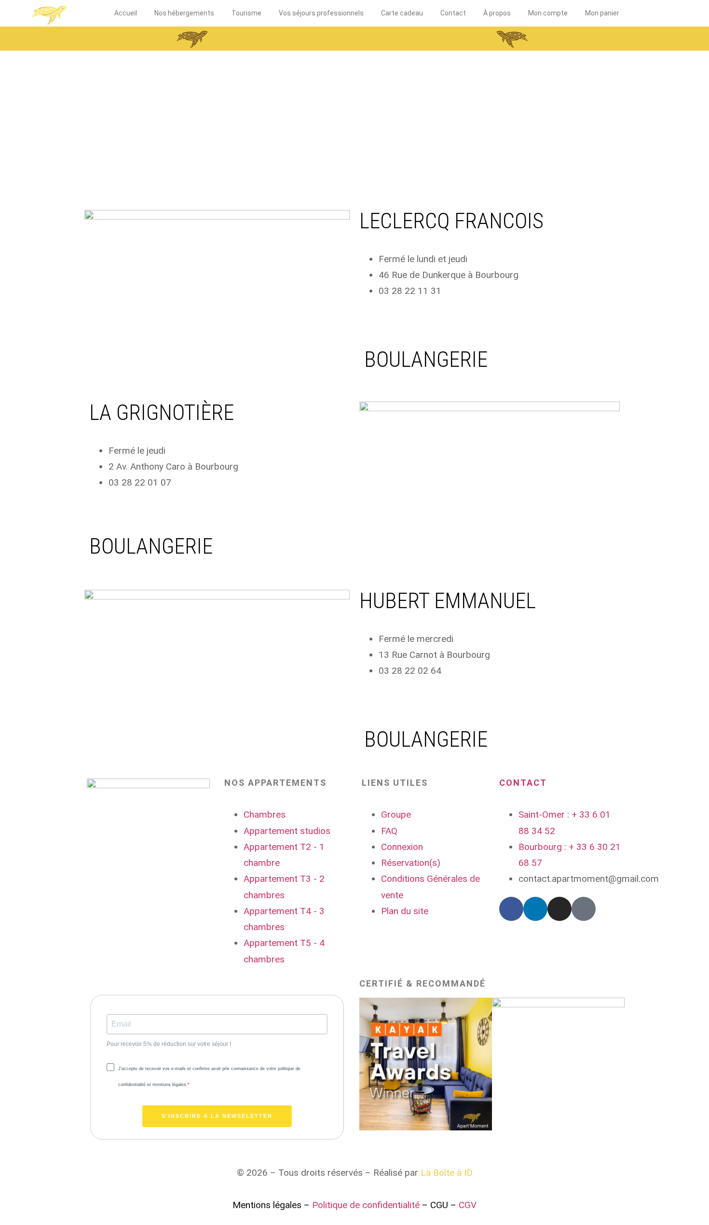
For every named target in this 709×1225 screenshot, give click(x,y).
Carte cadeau (402, 13)
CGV (468, 1205)
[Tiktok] (584, 909)
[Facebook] (511, 909)
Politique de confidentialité (366, 1205)
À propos (497, 13)
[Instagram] (559, 909)
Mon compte (548, 13)
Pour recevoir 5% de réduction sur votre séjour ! (169, 1044)
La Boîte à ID (447, 1172)
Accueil (125, 13)
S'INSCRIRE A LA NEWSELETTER (217, 1116)
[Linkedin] (535, 909)
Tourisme (246, 13)
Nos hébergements (184, 13)
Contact (453, 13)
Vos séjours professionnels (321, 13)
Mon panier (602, 13)
